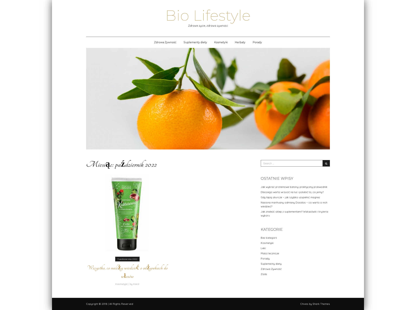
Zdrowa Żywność (165, 42)
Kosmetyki (221, 42)
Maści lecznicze (270, 253)
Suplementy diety (195, 42)
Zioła (264, 274)
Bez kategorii (269, 237)
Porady (257, 42)
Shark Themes (321, 303)
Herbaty (240, 42)
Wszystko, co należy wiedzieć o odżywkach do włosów (127, 272)
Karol (136, 284)
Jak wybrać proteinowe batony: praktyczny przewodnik (294, 186)
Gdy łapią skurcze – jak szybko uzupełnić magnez (290, 197)
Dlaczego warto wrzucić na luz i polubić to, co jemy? (292, 192)
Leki (263, 248)
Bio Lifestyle (208, 15)
